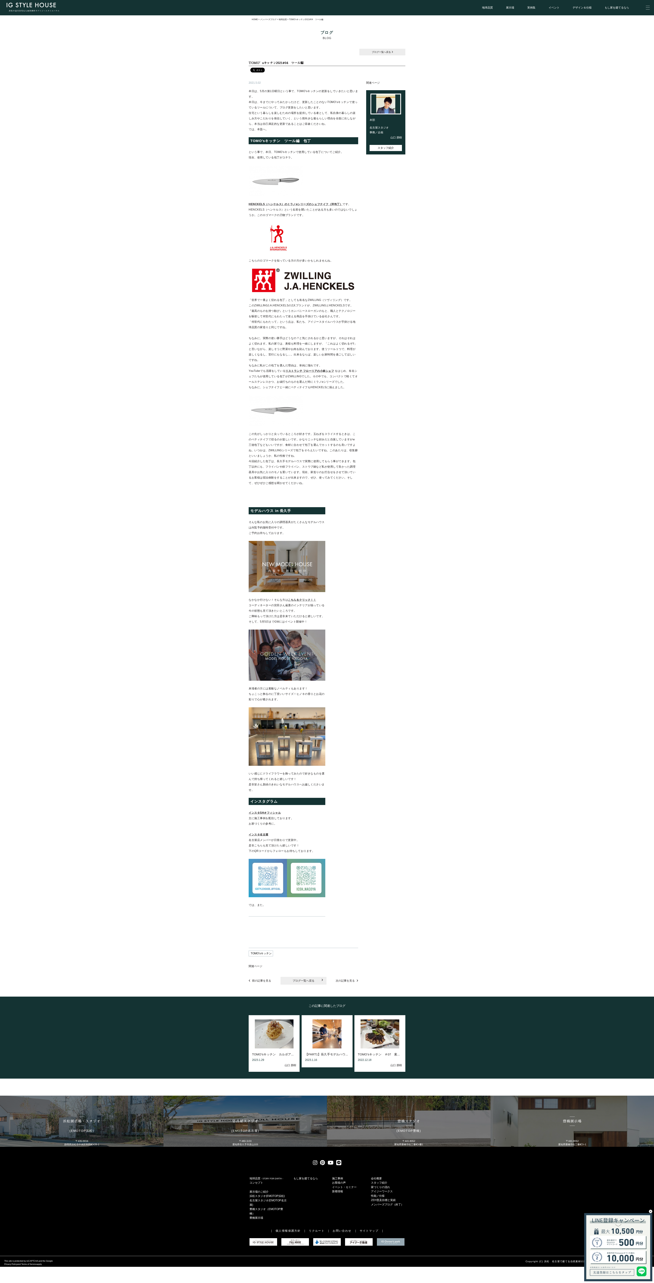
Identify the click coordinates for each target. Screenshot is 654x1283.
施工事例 (337, 1178)
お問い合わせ (342, 1230)
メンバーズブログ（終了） (387, 1204)
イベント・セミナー (344, 1187)
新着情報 (337, 1191)
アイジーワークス (382, 1191)
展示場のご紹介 (259, 1191)
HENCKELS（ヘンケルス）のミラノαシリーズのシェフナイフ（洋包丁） (295, 204)
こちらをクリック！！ (302, 599)
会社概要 (376, 1178)
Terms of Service (29, 1264)
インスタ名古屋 (258, 834)
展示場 (510, 7)
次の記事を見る (345, 980)
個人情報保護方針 (288, 1230)
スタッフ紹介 (386, 147)
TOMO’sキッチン (261, 953)
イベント (554, 7)
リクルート (316, 1230)
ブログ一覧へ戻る (382, 52)
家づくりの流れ (380, 1187)
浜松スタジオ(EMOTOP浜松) (267, 1196)
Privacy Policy (10, 1264)
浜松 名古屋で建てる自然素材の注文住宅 (569, 1261)
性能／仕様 (378, 1195)
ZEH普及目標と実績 (383, 1200)
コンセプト (256, 1182)
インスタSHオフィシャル (265, 812)
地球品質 (487, 7)
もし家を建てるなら (617, 7)
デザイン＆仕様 (582, 7)
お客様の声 (339, 1182)
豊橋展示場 (256, 1217)
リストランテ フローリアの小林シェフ (309, 370)
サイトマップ (369, 1230)
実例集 (531, 7)
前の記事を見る (261, 980)
